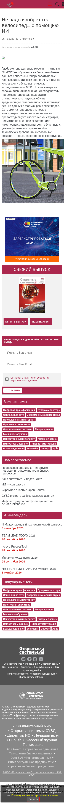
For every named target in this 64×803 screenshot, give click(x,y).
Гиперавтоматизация (43, 443)
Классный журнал (41, 740)
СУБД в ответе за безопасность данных (28, 495)
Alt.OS (34, 47)
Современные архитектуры (43, 414)
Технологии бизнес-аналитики (30, 753)
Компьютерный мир (33, 726)
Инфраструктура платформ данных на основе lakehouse (27, 502)
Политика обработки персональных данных (31, 673)
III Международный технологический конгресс (32, 524)
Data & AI (17, 757)
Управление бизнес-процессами (31, 766)
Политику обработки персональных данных (34, 795)
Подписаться (41, 321)
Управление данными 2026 (20, 557)
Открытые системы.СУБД (33, 731)
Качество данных (38, 757)
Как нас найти (10, 667)
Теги (57, 667)
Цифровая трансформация (19, 410)
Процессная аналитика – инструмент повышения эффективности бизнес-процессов (26, 470)
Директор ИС (18, 735)
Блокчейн (32, 448)
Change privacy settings (31, 677)
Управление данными (40, 749)
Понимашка (33, 745)
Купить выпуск (15, 321)
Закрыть (33, 799)
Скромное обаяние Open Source (23, 490)
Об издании (31, 663)
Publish (15, 740)
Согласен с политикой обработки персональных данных (29, 379)
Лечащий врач (46, 735)
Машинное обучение (15, 434)
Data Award (14, 749)
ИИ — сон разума (13, 484)
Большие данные (13, 448)
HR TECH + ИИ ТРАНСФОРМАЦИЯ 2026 (29, 569)
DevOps (45, 448)
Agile (55, 448)
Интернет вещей (47, 438)
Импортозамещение (15, 443)
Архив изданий (31, 670)
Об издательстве (13, 663)
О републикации (43, 667)
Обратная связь (49, 663)
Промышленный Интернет (19, 419)
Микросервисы (44, 429)
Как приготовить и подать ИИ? (22, 479)
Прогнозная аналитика (16, 424)
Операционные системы (17, 429)
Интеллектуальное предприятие (31, 762)
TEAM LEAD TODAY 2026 (18, 535)
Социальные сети (13, 414)
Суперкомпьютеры (49, 410)
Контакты (26, 667)
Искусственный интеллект (19, 438)
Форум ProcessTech (15, 546)
